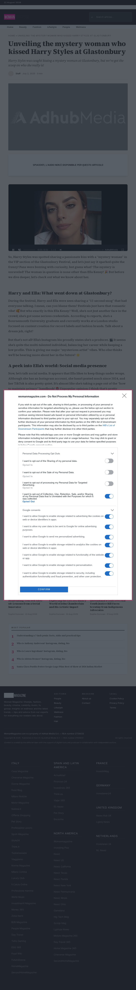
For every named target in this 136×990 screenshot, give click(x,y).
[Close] (125, 397)
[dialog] (68, 495)
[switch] (109, 461)
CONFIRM (44, 589)
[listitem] (68, 453)
